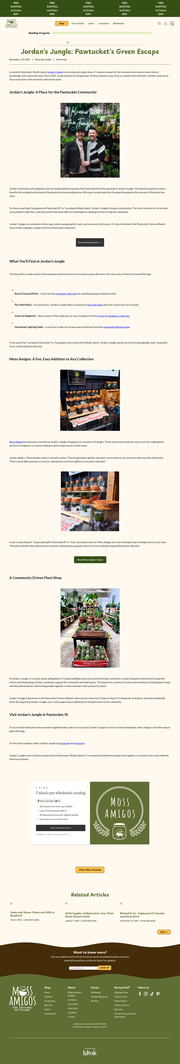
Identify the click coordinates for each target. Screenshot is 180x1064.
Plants (47, 992)
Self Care (48, 1005)
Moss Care (73, 1008)
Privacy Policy (120, 996)
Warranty (118, 1009)
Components (50, 1013)
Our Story (72, 1000)
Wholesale (96, 992)
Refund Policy (120, 1001)
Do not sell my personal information (125, 1015)
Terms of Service (121, 1005)
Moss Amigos (16, 441)
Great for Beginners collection (114, 315)
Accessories (49, 1001)
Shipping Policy (121, 992)
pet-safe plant (95, 304)
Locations (72, 1012)
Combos (48, 996)
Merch (47, 1009)
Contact (71, 1016)
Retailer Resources (99, 996)
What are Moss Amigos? (75, 994)
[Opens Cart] (172, 23)
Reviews (95, 1001)
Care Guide (73, 1004)
